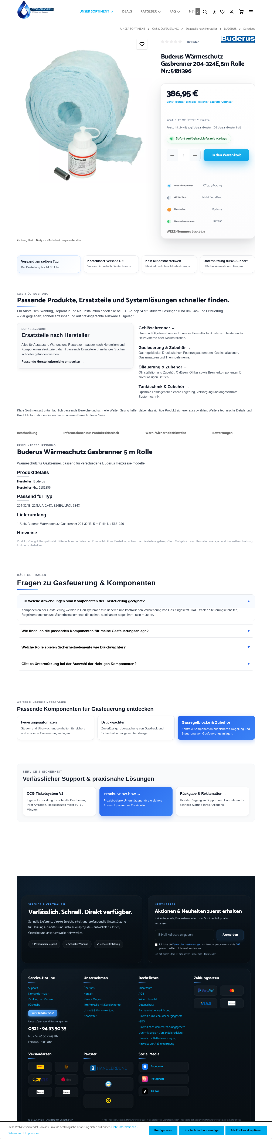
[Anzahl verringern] (172, 155)
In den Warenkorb (226, 155)
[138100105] (84, 115)
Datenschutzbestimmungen (186, 944)
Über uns (89, 988)
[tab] (38, 433)
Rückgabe (34, 1004)
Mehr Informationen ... (124, 1127)
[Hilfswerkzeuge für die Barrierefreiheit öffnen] (214, 11)
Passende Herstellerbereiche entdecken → (52, 361)
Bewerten (193, 42)
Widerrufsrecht (148, 999)
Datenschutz (146, 1004)
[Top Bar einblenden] (250, 11)
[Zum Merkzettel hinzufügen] (142, 44)
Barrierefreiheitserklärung (154, 1010)
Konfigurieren (163, 1130)
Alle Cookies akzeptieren (246, 1130)
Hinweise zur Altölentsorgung (156, 1043)
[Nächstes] (198, 11)
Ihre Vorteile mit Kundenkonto (102, 1004)
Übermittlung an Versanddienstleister (161, 1032)
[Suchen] (205, 11)
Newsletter (90, 1016)
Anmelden (230, 935)
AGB (238, 944)
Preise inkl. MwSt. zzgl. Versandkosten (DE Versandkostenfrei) (204, 127)
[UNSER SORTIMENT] (96, 11)
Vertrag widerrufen (42, 1013)
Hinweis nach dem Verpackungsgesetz (162, 1027)
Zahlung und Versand (41, 999)
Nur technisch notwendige (201, 1130)
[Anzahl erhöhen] (195, 155)
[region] (85, 115)
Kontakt (88, 993)
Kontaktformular (38, 993)
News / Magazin (93, 999)
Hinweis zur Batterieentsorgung (157, 1038)
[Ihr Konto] (231, 11)
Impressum (145, 988)
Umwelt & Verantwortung (99, 1010)
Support (33, 988)
